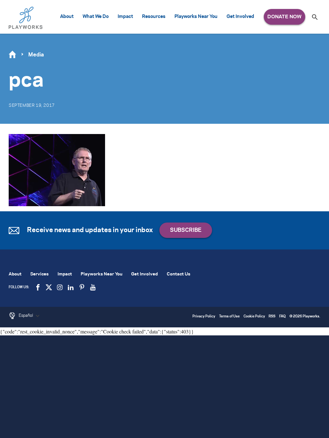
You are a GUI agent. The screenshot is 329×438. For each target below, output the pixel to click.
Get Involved (240, 16)
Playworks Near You (196, 16)
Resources (153, 16)
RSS (272, 316)
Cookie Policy (254, 316)
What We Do (96, 16)
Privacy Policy (203, 316)
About (67, 16)
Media (36, 54)
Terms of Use (229, 316)
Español (26, 315)
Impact (125, 16)
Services (39, 274)
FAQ (282, 316)
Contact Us (178, 274)
